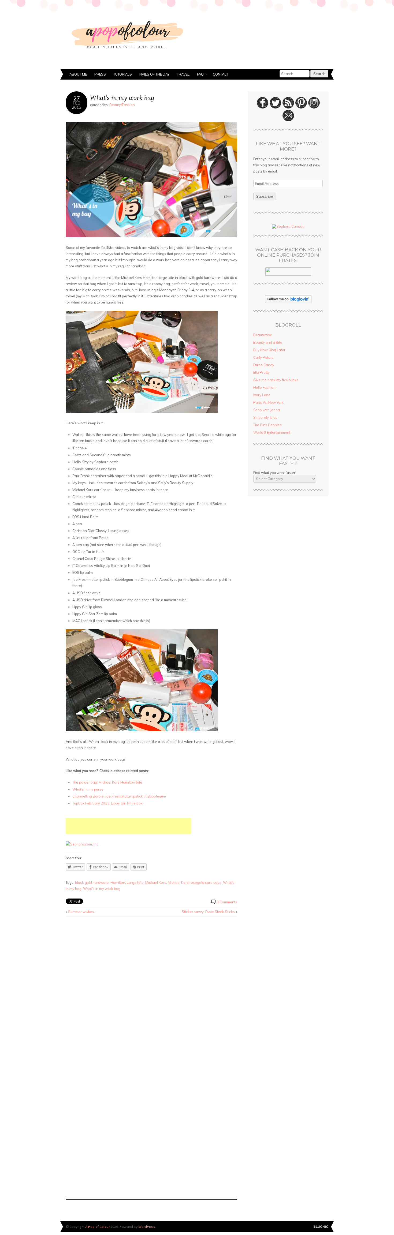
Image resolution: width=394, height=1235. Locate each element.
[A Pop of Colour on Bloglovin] (288, 302)
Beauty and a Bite (267, 342)
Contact (221, 74)
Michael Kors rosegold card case (194, 882)
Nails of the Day (154, 74)
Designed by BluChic (321, 1226)
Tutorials (122, 74)
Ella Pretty (261, 372)
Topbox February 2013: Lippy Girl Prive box (107, 803)
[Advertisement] (128, 826)
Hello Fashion (264, 387)
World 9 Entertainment (271, 432)
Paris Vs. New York (268, 402)
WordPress (146, 1227)
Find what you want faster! (274, 472)
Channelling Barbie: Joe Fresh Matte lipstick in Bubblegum (119, 796)
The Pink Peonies (267, 425)
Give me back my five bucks (275, 380)
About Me (78, 74)
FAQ (198, 74)
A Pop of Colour (97, 1227)
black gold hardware (92, 882)
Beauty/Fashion (122, 105)
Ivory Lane (261, 395)
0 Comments (227, 902)
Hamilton (117, 882)
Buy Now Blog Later (269, 350)
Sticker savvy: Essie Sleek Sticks (208, 912)
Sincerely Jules (265, 417)
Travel (183, 74)
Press (100, 74)
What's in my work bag (101, 888)
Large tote (135, 882)
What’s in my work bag (122, 98)
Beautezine (262, 335)
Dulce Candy (263, 365)
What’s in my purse (87, 789)
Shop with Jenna (266, 410)
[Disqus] (151, 989)
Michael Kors (155, 882)
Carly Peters (263, 357)
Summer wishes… (82, 912)
